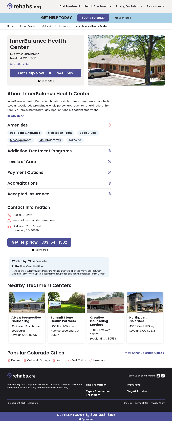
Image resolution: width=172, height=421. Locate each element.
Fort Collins (79, 360)
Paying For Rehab (127, 6)
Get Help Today (86, 414)
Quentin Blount (36, 266)
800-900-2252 (19, 64)
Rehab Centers (27, 26)
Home (10, 26)
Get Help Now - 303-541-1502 (45, 73)
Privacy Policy (158, 403)
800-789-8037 (93, 18)
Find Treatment (69, 6)
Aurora (60, 360)
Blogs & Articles (137, 391)
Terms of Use (141, 403)
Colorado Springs (38, 360)
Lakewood (99, 360)
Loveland (64, 26)
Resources (154, 6)
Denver (16, 360)
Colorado (47, 26)
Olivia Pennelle (37, 261)
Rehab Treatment (96, 6)
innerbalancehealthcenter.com (34, 220)
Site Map (128, 403)
